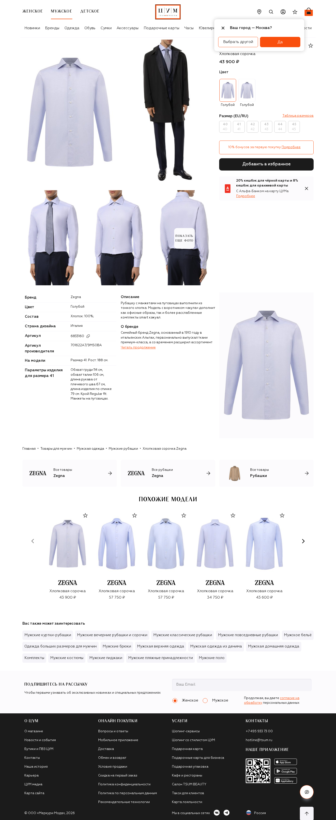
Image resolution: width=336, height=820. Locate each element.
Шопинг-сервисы (186, 731)
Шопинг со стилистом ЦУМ (193, 740)
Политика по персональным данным (127, 793)
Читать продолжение (138, 347)
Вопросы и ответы (113, 731)
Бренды (52, 28)
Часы (189, 28)
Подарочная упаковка (190, 766)
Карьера (31, 775)
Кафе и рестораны (187, 775)
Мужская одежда (90, 448)
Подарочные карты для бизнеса (198, 758)
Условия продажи (112, 766)
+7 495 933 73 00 (259, 731)
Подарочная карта (187, 749)
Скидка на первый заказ (117, 775)
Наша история (36, 766)
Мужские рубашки (123, 448)
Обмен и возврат (112, 758)
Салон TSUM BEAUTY (189, 784)
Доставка (106, 749)
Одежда (71, 28)
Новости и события (40, 740)
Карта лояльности (187, 802)
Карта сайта (34, 793)
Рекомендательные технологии (124, 802)
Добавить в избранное (266, 164)
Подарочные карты (161, 28)
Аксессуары (127, 28)
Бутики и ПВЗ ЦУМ (38, 749)
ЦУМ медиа (33, 784)
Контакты (32, 758)
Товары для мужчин (56, 448)
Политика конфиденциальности (124, 784)
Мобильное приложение (118, 740)
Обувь (89, 28)
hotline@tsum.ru (259, 740)
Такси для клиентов (188, 793)
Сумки (106, 28)
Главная (29, 448)
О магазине (33, 731)
